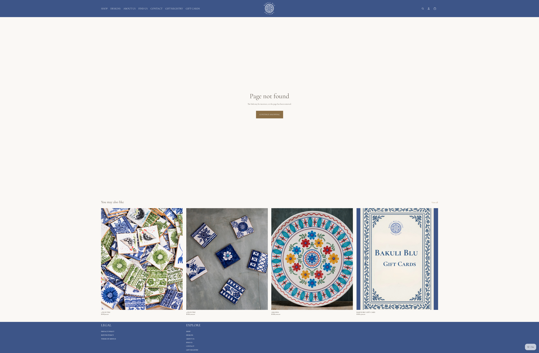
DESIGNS (189, 335)
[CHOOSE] (178, 305)
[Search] (423, 8)
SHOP (188, 331)
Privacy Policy (107, 331)
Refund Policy (107, 335)
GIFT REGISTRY (192, 350)
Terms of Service (108, 339)
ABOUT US (190, 339)
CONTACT (190, 346)
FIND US (189, 342)
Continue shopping (269, 114)
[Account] (429, 8)
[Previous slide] (105, 259)
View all (435, 202)
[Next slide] (178, 259)
